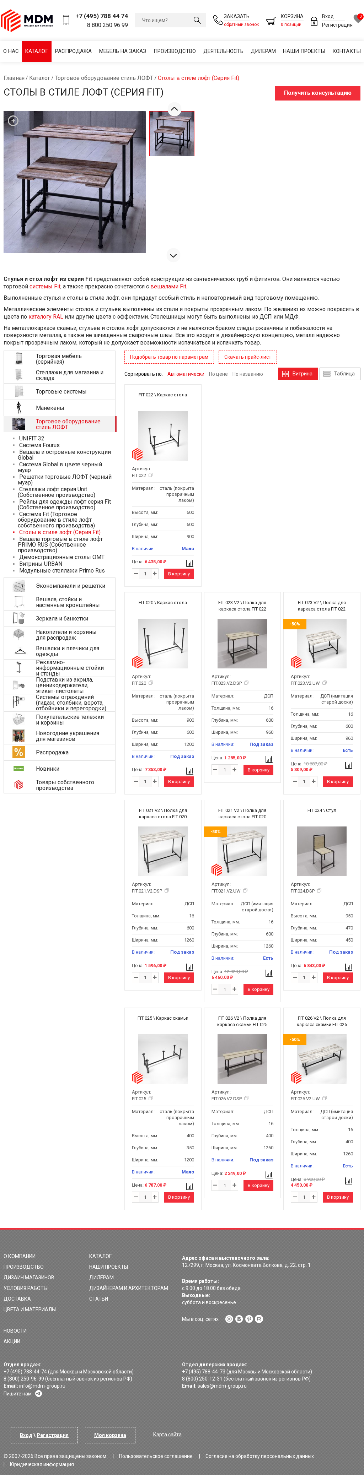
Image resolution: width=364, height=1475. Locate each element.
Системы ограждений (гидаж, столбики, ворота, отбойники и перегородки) (71, 702)
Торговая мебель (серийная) (59, 359)
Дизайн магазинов (29, 1277)
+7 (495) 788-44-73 (203, 1371)
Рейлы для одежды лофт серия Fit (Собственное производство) (64, 504)
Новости (15, 1331)
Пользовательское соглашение (156, 1456)
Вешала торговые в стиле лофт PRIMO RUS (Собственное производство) (60, 545)
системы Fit (45, 286)
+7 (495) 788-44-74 (25, 1371)
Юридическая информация (42, 1464)
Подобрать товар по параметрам (169, 357)
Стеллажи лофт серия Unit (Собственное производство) (56, 492)
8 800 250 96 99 (107, 25)
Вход (328, 16)
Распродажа (73, 51)
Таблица (344, 373)
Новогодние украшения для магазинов (67, 736)
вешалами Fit (168, 286)
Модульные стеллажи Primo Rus (61, 570)
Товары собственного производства (65, 785)
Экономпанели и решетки (70, 585)
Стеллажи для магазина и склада (69, 375)
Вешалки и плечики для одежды (67, 651)
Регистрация (337, 25)
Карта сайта (167, 1434)
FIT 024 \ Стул (321, 810)
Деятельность (223, 51)
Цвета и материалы (30, 1309)
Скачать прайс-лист (247, 357)
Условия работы (26, 1288)
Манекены (50, 408)
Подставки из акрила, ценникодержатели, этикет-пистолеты (64, 685)
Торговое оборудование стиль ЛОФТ (68, 424)
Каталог (36, 51)
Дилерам (263, 51)
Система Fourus (39, 445)
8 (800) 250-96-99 (24, 1379)
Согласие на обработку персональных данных (259, 1456)
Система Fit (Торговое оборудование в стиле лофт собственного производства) (56, 520)
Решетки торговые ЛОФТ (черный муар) (65, 479)
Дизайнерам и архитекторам (128, 1288)
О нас (11, 51)
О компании (20, 1256)
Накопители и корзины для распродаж (66, 635)
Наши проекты (304, 51)
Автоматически (185, 374)
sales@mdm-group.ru (222, 1386)
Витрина (302, 373)
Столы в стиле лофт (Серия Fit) (59, 532)
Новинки (47, 768)
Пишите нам (18, 1394)
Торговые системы (61, 391)
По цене (218, 374)
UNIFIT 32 (31, 438)
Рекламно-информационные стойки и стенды (70, 668)
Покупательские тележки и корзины (70, 720)
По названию (247, 374)
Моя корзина (110, 1435)
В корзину (179, 573)
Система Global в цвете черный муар (60, 467)
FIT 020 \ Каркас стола (163, 602)
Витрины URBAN (40, 563)
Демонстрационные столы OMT (61, 557)
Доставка (17, 1299)
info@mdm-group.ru (42, 1386)
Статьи (98, 1299)
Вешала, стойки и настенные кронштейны (68, 602)
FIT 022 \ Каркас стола (163, 394)
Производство (175, 51)
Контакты (346, 51)
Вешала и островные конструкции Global (64, 455)
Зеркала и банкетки (62, 618)
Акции (12, 1341)
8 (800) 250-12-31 (202, 1379)
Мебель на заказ (122, 51)
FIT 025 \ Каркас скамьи (163, 1018)
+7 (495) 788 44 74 (101, 16)
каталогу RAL (45, 316)
